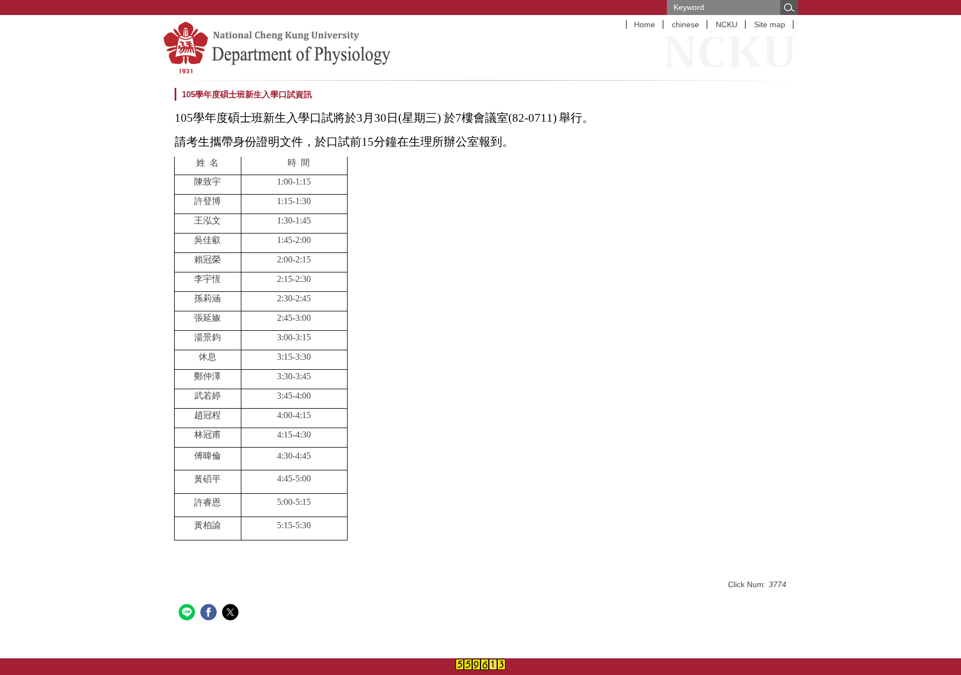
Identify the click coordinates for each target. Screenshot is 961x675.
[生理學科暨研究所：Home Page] (303, 47)
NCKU (726, 24)
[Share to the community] (188, 613)
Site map (769, 24)
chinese (685, 24)
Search (789, 7)
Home (644, 24)
